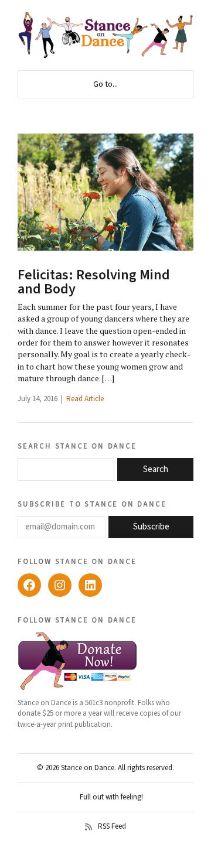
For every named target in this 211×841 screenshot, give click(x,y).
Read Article (85, 399)
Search (155, 469)
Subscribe (151, 527)
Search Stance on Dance (77, 445)
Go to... (105, 84)
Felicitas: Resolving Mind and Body (94, 282)
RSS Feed (112, 827)
